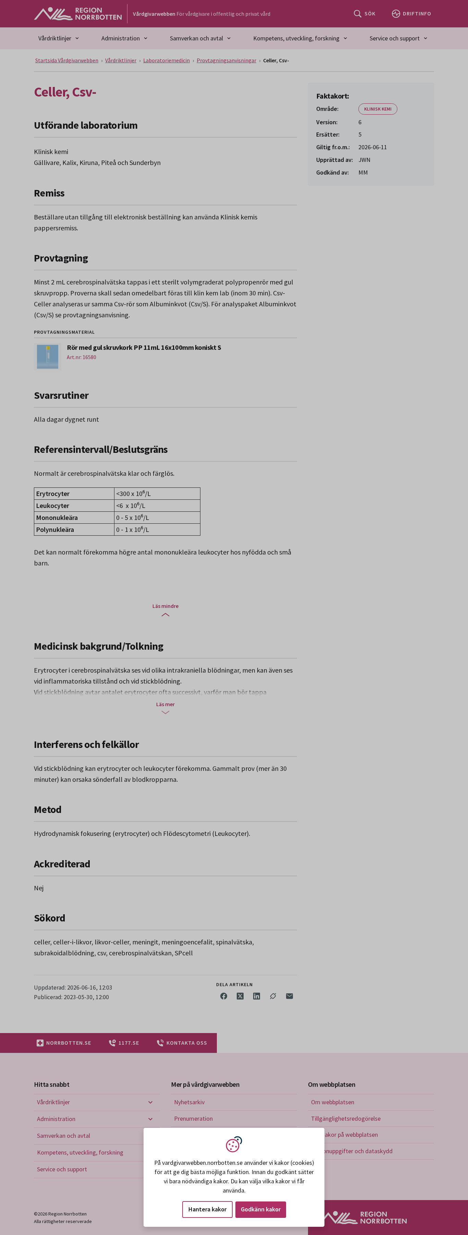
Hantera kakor (207, 1209)
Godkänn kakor (261, 1209)
